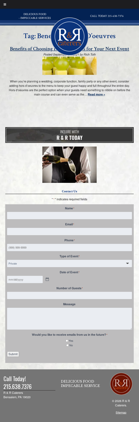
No (71, 345)
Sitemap (121, 412)
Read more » (96, 94)
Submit (13, 354)
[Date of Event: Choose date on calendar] (47, 279)
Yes (71, 340)
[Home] (69, 35)
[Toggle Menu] (5, 4)
